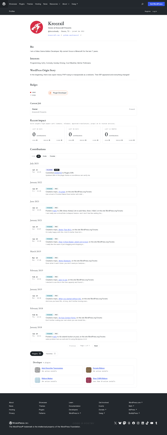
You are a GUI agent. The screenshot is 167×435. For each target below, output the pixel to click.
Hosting (12, 410)
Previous (72, 346)
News (11, 406)
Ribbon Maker (47, 378)
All (38, 156)
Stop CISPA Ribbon (100, 378)
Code (45, 156)
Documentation (74, 406)
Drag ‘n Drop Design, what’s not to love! (73, 242)
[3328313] (58, 173)
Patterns (42, 413)
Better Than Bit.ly (65, 230)
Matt (131, 406)
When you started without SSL (70, 299)
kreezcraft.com (54, 35)
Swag (102, 413)
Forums (52, 156)
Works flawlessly (65, 261)
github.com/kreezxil (71, 35)
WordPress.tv (75, 413)
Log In (155, 11)
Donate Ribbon (99, 368)
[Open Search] (142, 4)
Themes (42, 406)
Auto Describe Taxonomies (52, 368)
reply (55, 211)
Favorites (50, 354)
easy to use (63, 280)
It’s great (62, 192)
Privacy (12, 413)
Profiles (12, 11)
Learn (71, 402)
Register (148, 11)
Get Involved (104, 402)
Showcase (43, 402)
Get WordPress (156, 4)
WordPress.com (136, 402)
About (11, 402)
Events (101, 406)
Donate (102, 410)
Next (96, 346)
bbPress (133, 410)
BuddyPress (134, 413)
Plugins (36, 354)
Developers (73, 410)
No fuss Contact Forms (67, 318)
